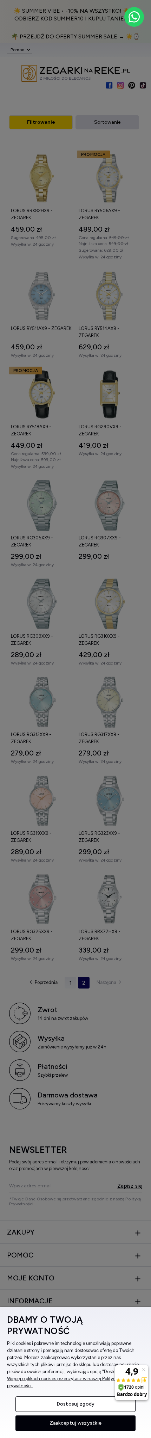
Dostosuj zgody (76, 1404)
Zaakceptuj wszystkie (76, 1423)
